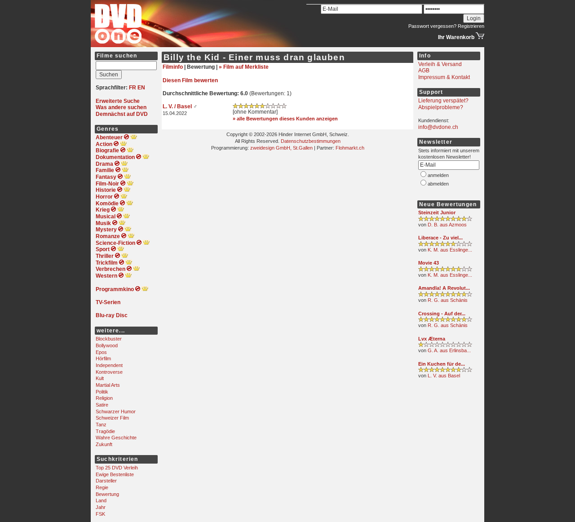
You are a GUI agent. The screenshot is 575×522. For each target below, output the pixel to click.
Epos (101, 352)
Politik (102, 391)
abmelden (438, 183)
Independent (109, 365)
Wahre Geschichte (116, 437)
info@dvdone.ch (438, 127)
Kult (100, 378)
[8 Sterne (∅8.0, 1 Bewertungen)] (445, 370)
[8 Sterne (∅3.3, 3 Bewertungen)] (445, 270)
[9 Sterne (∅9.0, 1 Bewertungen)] (445, 219)
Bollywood (107, 345)
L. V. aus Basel (444, 375)
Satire (102, 404)
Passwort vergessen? (432, 26)
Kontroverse (109, 372)
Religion (104, 398)
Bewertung (107, 494)
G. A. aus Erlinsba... (449, 350)
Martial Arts (108, 385)
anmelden (438, 175)
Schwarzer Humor (116, 411)
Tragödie (105, 431)
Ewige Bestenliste (115, 474)
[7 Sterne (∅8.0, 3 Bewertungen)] (445, 245)
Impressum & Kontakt (444, 77)
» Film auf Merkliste (244, 67)
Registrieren (471, 26)
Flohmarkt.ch (350, 147)
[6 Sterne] (260, 107)
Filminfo (173, 67)
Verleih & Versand (440, 64)
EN (141, 87)
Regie (102, 487)
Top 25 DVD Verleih (117, 467)
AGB (423, 70)
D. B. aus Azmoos (447, 224)
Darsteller (106, 480)
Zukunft (104, 444)
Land (101, 500)
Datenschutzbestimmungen (311, 141)
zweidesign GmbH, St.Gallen (281, 147)
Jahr (101, 507)
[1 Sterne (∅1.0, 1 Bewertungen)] (445, 345)
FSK (100, 514)
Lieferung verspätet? (443, 100)
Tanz (101, 424)
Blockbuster (109, 338)
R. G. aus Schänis (448, 300)
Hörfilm (103, 358)
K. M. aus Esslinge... (450, 249)
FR (132, 87)
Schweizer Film (112, 417)
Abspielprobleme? (440, 107)
